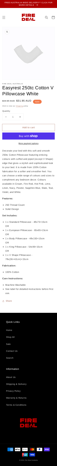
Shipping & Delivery (16, 384)
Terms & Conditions (16, 405)
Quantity (6, 111)
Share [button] (9, 301)
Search (10, 358)
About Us (11, 377)
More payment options (28, 143)
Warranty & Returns (16, 398)
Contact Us (12, 351)
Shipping (19, 106)
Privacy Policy (13, 391)
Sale (8, 344)
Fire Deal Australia (31, 460)
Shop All (10, 337)
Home (9, 330)
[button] (3, 17)
